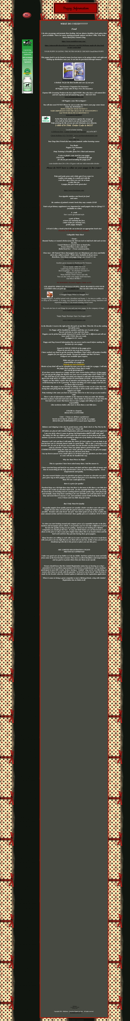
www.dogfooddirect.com (74, 265)
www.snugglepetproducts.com (74, 293)
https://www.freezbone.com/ (74, 190)
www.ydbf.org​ (74, 139)
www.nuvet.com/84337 (74, 115)
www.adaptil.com (72, 289)
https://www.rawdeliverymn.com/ (74, 41)
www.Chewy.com (70, 158)
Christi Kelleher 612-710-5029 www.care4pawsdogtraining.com (74, 136)
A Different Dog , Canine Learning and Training (68, 132)
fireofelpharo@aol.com (75, 1012)
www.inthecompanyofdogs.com (74, 310)
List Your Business (80, 1019)
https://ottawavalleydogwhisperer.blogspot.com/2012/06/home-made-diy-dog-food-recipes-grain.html (74, 46)
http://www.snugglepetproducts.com (74, 304)
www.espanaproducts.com (74, 97)
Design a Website (72, 1019)
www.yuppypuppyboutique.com (74, 320)
